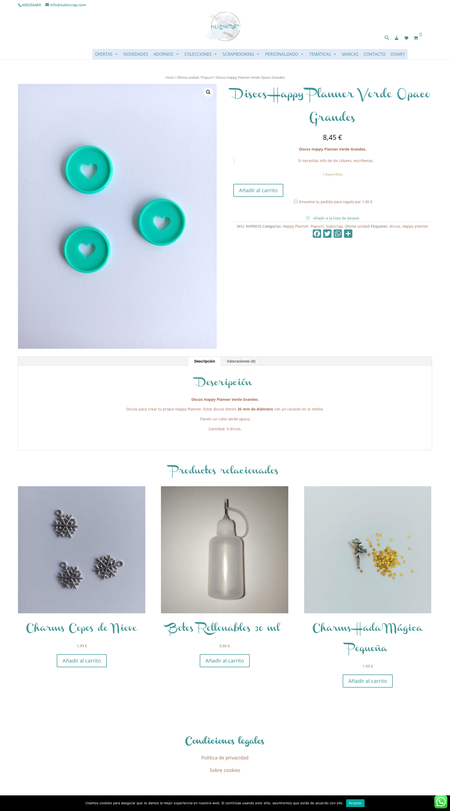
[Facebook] (317, 234)
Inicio (170, 77)
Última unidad (188, 77)
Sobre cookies (225, 770)
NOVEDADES (135, 54)
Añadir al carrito (258, 190)
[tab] (205, 361)
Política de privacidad (224, 757)
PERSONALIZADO (281, 54)
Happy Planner (296, 226)
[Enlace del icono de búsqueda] (387, 38)
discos (394, 226)
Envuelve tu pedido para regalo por (335, 201)
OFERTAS (104, 54)
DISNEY (398, 54)
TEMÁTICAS (320, 54)
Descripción (204, 361)
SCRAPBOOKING (238, 54)
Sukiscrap (334, 226)
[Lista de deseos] (406, 38)
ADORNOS (163, 54)
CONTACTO (374, 54)
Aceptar (355, 803)
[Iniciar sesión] (397, 38)
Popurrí (207, 77)
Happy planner (415, 226)
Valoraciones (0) (241, 361)
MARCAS (350, 54)
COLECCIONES (198, 54)
